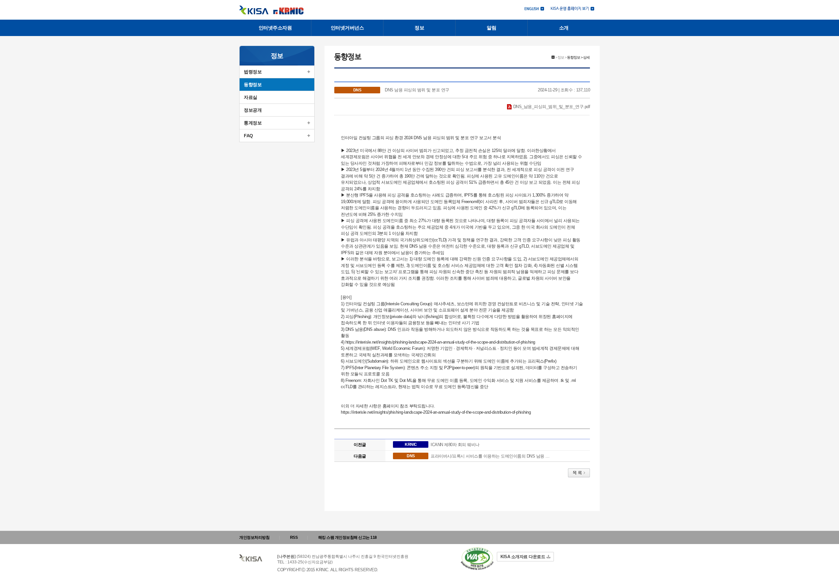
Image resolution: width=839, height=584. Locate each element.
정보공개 (253, 110)
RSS (294, 537)
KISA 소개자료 (522, 556)
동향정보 (253, 84)
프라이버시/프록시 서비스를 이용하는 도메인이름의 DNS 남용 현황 (492, 456)
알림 (491, 27)
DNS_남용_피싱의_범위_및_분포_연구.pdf (551, 106)
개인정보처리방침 (254, 537)
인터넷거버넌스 (347, 27)
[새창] (477, 558)
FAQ (248, 135)
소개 (564, 27)
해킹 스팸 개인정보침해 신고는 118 (347, 537)
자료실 (250, 97)
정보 (419, 27)
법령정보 (253, 71)
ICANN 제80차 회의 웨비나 (455, 444)
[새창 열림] (572, 8)
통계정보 (253, 122)
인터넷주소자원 (275, 27)
